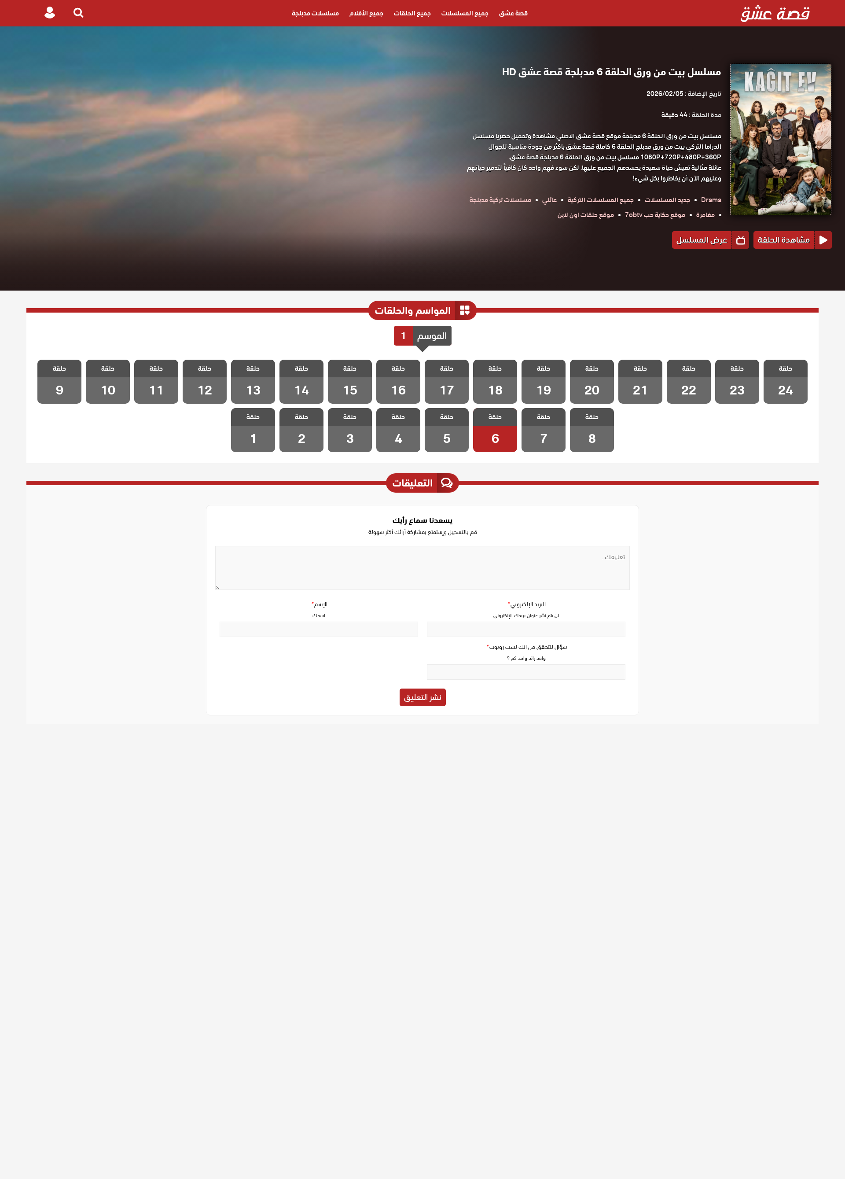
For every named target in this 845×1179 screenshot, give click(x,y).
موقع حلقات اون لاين (586, 215)
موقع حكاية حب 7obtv (655, 215)
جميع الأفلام (366, 13)
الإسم (319, 604)
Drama (711, 200)
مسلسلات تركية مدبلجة (500, 200)
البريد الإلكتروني (526, 604)
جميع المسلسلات (465, 13)
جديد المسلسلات (667, 200)
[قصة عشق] (775, 13)
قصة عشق (513, 13)
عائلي (549, 200)
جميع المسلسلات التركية (601, 200)
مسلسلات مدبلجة (315, 13)
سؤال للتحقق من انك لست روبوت (526, 646)
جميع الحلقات (412, 13)
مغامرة (705, 215)
